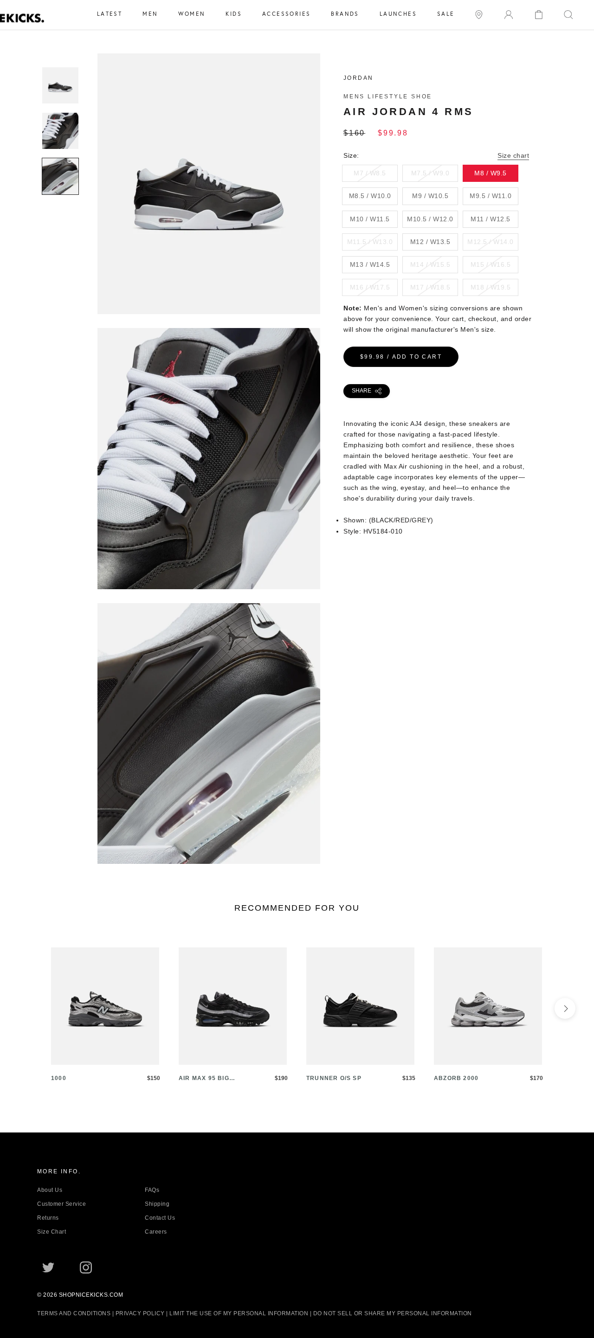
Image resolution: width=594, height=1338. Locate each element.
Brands (345, 13)
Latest (109, 13)
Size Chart (51, 1232)
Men (150, 13)
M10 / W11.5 (370, 219)
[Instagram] (86, 1266)
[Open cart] (538, 13)
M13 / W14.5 (370, 264)
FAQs (152, 1190)
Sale (446, 13)
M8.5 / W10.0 (370, 195)
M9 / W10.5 (430, 195)
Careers (156, 1232)
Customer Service (61, 1204)
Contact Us (160, 1218)
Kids (234, 13)
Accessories (286, 13)
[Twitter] (48, 1266)
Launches (398, 13)
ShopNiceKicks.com (91, 1295)
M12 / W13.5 (430, 241)
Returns (48, 1218)
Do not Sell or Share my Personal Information (392, 1313)
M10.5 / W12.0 (430, 219)
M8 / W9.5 (490, 173)
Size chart (513, 155)
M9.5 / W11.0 (490, 195)
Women (191, 13)
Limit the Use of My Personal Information (238, 1313)
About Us (49, 1190)
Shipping (157, 1204)
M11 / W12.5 (490, 219)
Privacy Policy (140, 1313)
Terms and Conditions (73, 1313)
